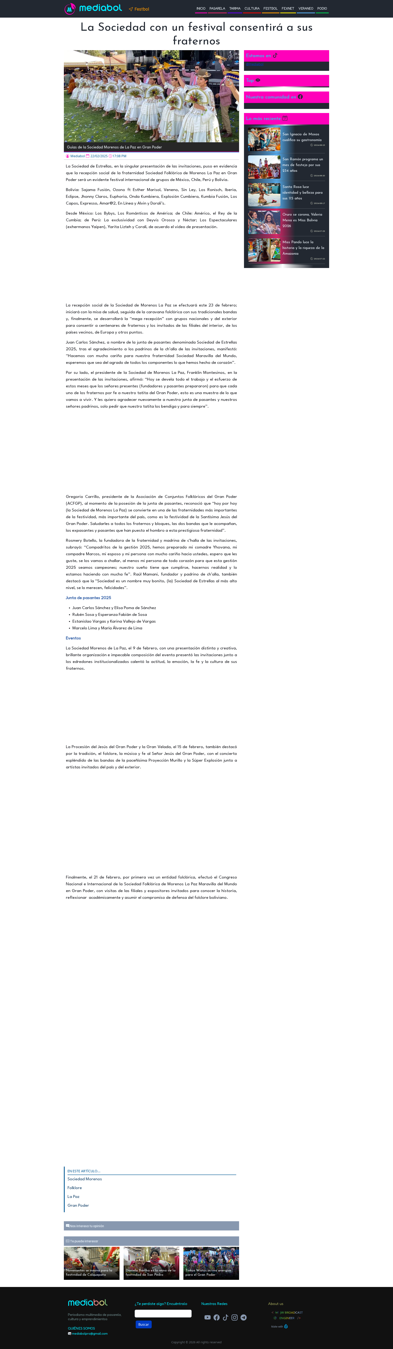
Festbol (271, 8)
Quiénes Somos (81, 1328)
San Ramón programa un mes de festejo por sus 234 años (302, 165)
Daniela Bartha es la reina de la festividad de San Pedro (150, 1273)
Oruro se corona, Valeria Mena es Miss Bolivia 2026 (302, 220)
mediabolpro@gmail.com (90, 1333)
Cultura (252, 8)
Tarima (235, 8)
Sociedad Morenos (85, 1179)
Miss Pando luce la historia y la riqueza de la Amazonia (303, 248)
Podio (322, 8)
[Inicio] (71, 9)
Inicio (201, 8)
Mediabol (100, 9)
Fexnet (288, 8)
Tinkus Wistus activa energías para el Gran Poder (208, 1273)
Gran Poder (78, 1206)
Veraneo (305, 8)
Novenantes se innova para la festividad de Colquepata (89, 1273)
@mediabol (254, 64)
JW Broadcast (291, 1312)
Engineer (286, 1318)
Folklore (75, 1188)
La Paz (73, 1197)
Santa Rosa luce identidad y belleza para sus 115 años (302, 192)
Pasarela (217, 8)
